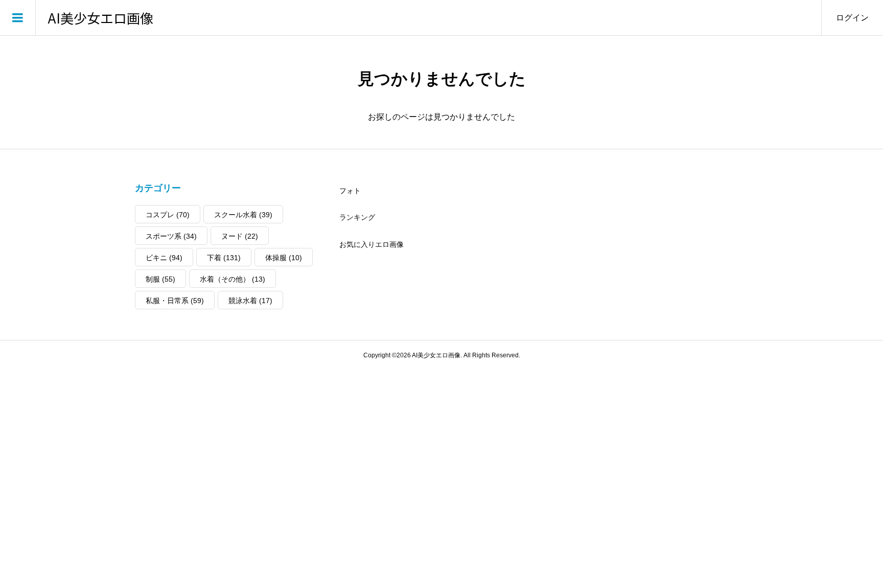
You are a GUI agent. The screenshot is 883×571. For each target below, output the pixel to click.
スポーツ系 (171, 236)
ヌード (239, 236)
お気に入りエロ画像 (371, 244)
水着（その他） (232, 279)
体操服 (283, 258)
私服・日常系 (175, 300)
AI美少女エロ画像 (100, 18)
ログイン (852, 17)
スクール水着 (243, 215)
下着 (224, 258)
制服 (160, 279)
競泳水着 (250, 300)
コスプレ (168, 215)
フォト (350, 191)
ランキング (357, 217)
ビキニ (164, 258)
